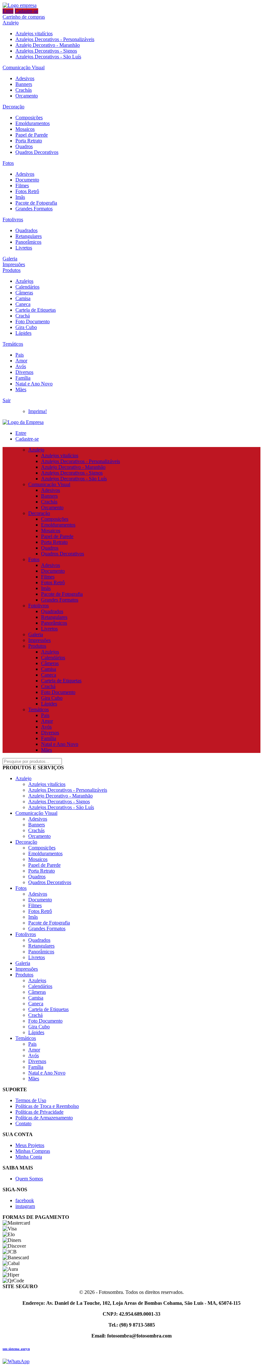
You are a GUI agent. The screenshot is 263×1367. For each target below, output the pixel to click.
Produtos (12, 270)
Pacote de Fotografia (36, 203)
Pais (19, 355)
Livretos (23, 247)
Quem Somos (29, 1178)
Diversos (24, 372)
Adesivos (24, 78)
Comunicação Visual (24, 67)
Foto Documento (32, 321)
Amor (21, 360)
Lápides (23, 333)
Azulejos (24, 281)
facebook (24, 1200)
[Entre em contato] (16, 1361)
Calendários (27, 287)
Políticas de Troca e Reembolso (47, 1106)
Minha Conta (28, 1157)
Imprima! (37, 411)
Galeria (10, 258)
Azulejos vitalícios (34, 33)
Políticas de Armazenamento (44, 1117)
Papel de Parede (31, 135)
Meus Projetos (29, 1145)
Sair (7, 400)
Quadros (24, 146)
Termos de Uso (30, 1100)
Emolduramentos (32, 123)
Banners (23, 84)
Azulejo (11, 22)
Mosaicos (25, 129)
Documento (27, 179)
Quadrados (26, 230)
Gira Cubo (26, 327)
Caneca (22, 304)
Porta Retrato (28, 140)
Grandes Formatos (34, 208)
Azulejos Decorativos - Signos (46, 51)
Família (22, 378)
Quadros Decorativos (36, 152)
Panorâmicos (28, 242)
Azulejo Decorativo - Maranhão (47, 45)
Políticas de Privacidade (39, 1112)
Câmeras (24, 292)
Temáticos (13, 344)
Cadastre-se (26, 11)
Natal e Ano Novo (34, 383)
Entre (8, 11)
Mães (20, 389)
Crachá (22, 315)
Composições (29, 117)
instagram (25, 1206)
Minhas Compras (32, 1151)
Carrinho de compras (24, 17)
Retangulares (28, 236)
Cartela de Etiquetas (35, 310)
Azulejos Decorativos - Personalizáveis (54, 39)
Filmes (22, 185)
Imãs (20, 197)
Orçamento (26, 95)
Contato (23, 1123)
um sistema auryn (16, 1349)
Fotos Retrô (27, 191)
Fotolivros (13, 219)
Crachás (23, 90)
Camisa (22, 298)
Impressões (14, 264)
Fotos (8, 163)
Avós (20, 366)
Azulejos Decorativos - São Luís (48, 56)
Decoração (13, 106)
